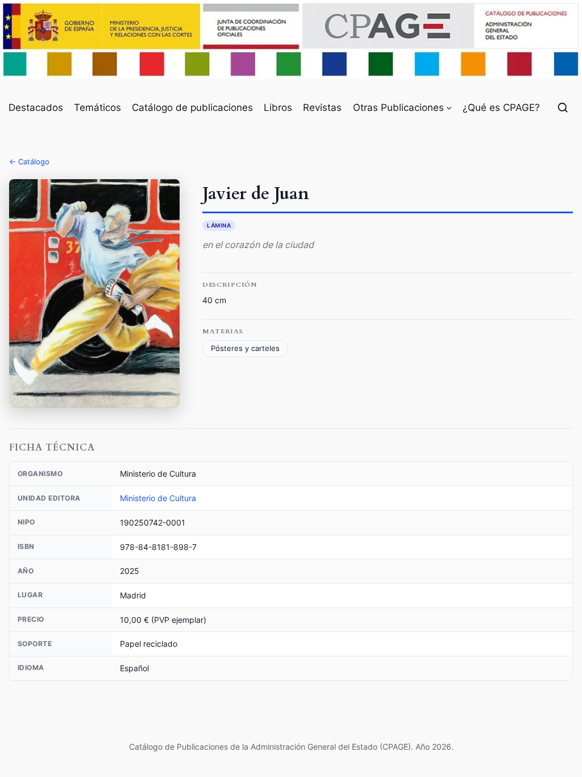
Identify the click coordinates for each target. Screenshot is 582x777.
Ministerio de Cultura (158, 498)
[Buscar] (562, 107)
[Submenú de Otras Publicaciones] (449, 107)
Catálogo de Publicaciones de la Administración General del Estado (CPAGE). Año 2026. (291, 746)
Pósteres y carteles (245, 348)
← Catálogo (29, 161)
